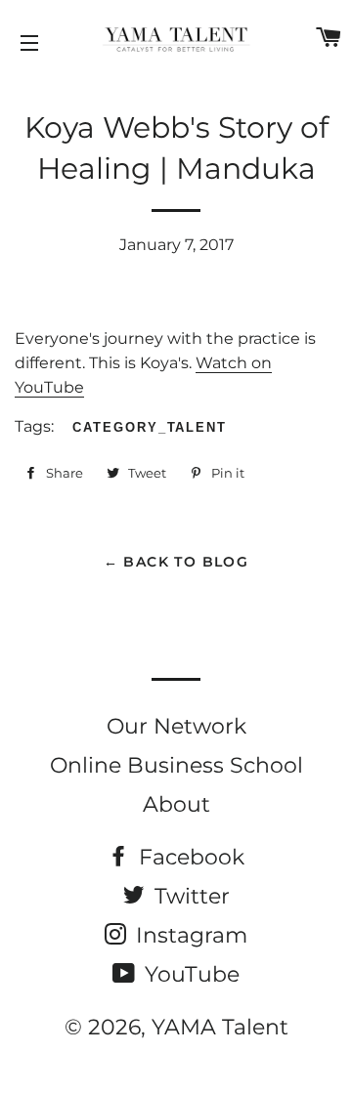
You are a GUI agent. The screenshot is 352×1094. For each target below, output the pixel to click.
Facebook (188, 857)
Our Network (176, 726)
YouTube (189, 974)
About (176, 804)
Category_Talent (149, 427)
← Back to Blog (176, 561)
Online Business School (176, 765)
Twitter (189, 896)
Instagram (188, 935)
